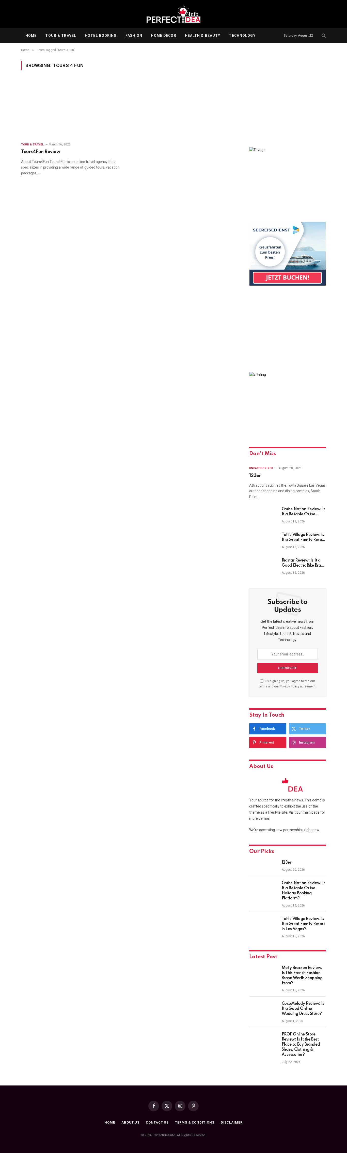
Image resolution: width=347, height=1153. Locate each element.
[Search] (323, 35)
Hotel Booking (101, 36)
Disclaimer (232, 1122)
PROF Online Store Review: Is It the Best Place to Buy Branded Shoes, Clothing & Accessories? (301, 1044)
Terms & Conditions (194, 1122)
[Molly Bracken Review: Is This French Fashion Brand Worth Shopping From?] (263, 974)
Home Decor (163, 36)
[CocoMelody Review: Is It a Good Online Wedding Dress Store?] (263, 1010)
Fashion (134, 36)
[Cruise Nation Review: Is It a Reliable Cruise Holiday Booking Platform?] (263, 515)
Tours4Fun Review (40, 152)
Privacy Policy (289, 686)
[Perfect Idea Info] (173, 14)
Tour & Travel (60, 36)
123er (255, 475)
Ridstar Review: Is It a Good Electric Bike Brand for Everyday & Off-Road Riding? (304, 563)
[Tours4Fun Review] (72, 109)
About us (130, 1122)
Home (31, 36)
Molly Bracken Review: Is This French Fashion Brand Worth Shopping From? (302, 975)
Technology (242, 36)
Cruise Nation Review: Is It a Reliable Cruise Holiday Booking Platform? (303, 512)
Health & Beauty (202, 36)
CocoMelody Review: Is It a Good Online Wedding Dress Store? (303, 1009)
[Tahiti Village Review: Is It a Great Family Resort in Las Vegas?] (263, 541)
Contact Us (157, 1122)
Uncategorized (261, 468)
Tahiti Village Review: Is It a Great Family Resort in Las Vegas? (303, 537)
